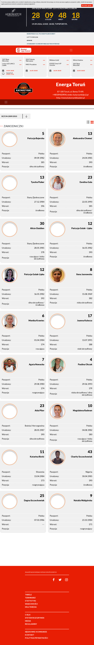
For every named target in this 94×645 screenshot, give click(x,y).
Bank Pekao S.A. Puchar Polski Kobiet (41, 34)
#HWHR (29, 40)
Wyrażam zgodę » (87, 5)
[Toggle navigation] (71, 50)
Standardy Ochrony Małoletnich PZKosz (43, 44)
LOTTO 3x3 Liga (32, 37)
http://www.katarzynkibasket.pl (70, 97)
